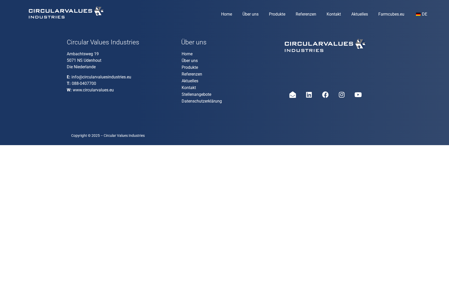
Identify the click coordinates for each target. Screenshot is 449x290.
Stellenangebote (196, 94)
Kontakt (334, 14)
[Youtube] (358, 94)
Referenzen (306, 14)
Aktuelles (359, 14)
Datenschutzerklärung (202, 101)
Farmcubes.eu (391, 14)
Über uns (250, 14)
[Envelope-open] (292, 94)
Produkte (277, 14)
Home (226, 14)
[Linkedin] (308, 94)
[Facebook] (325, 94)
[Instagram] (341, 94)
